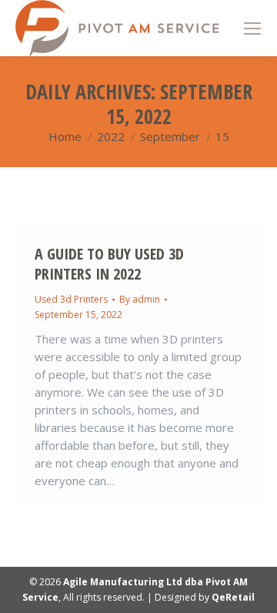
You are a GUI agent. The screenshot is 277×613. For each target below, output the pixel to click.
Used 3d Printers (71, 299)
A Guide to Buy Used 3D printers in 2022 (109, 263)
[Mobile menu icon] (252, 28)
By (139, 299)
